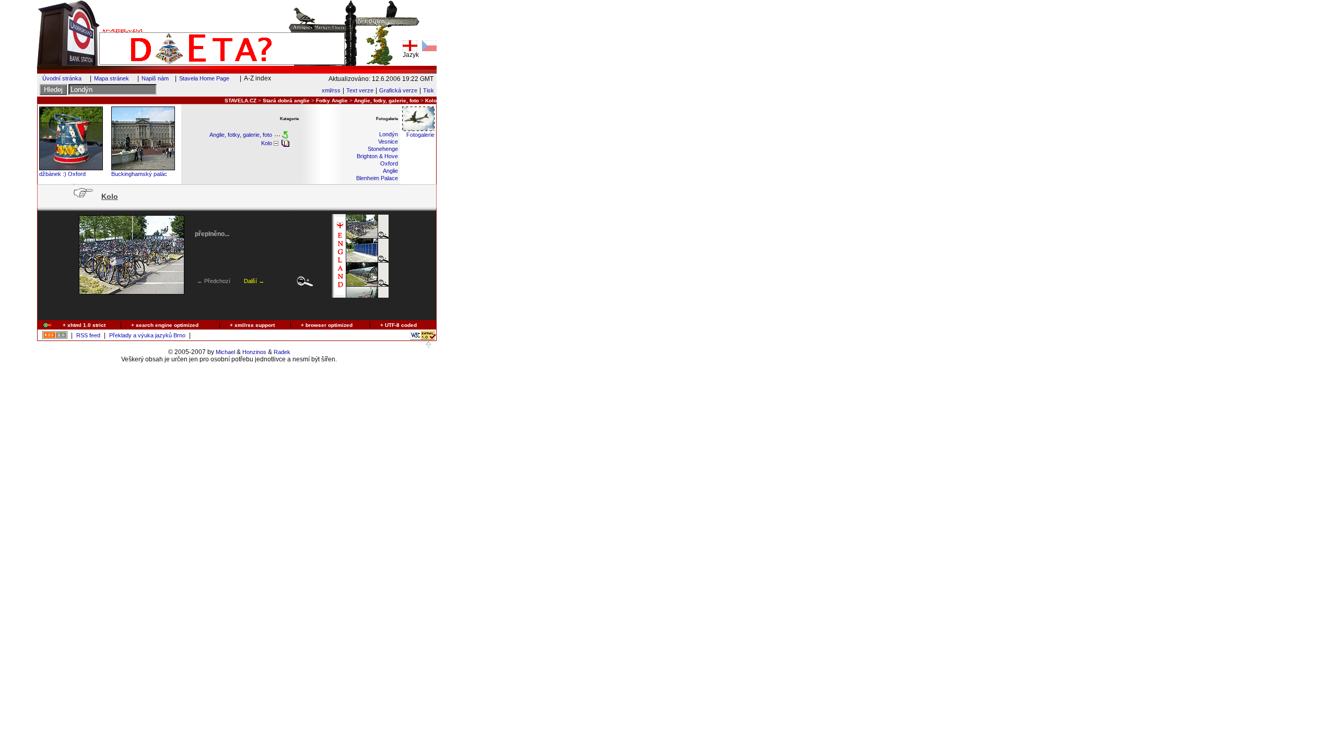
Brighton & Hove (377, 156)
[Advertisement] (230, 307)
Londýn (388, 134)
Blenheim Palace (377, 178)
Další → (254, 281)
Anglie (390, 171)
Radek (282, 352)
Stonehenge (383, 149)
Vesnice (388, 141)
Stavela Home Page (204, 78)
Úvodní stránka (61, 78)
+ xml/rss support (252, 325)
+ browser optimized (327, 325)
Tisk (428, 90)
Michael (225, 352)
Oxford (389, 163)
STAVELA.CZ (240, 100)
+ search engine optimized (164, 325)
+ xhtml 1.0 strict (84, 325)
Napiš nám (155, 78)
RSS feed (88, 335)
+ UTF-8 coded (398, 325)
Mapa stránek (111, 78)
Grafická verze (398, 90)
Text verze (359, 90)
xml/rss (331, 90)
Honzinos (254, 352)
